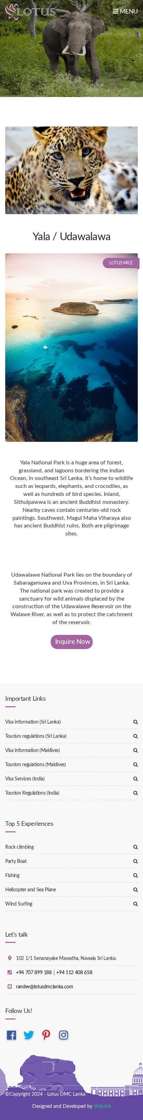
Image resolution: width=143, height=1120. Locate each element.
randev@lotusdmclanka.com (44, 987)
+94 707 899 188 (34, 972)
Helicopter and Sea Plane (30, 889)
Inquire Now (72, 642)
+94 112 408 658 (74, 972)
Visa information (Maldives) (32, 750)
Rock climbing (19, 847)
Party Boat (16, 861)
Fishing (12, 875)
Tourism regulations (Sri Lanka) (35, 736)
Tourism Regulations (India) (32, 793)
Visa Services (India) (25, 779)
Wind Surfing (18, 904)
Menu (128, 12)
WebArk (102, 1106)
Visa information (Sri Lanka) (32, 722)
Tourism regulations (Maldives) (35, 764)
